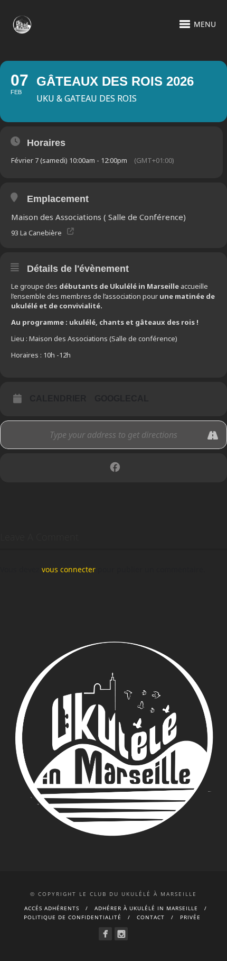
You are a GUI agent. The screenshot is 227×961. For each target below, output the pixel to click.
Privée (190, 917)
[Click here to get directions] (213, 436)
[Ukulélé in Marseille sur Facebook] (105, 933)
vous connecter (69, 569)
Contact (151, 917)
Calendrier (58, 398)
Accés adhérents (51, 908)
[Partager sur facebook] (115, 468)
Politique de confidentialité (72, 917)
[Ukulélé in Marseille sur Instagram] (121, 933)
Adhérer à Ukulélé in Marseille (146, 908)
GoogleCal (121, 398)
